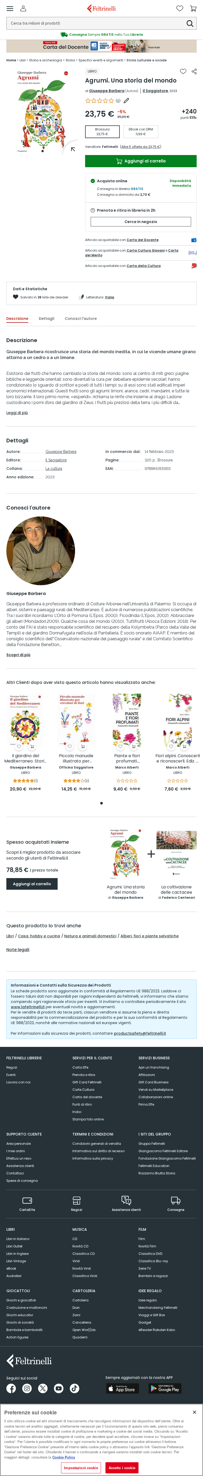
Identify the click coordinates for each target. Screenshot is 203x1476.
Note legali (17, 950)
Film (142, 1239)
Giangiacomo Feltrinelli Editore (163, 1151)
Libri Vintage (16, 1261)
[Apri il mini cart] (193, 8)
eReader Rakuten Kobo (157, 1330)
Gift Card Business (154, 1082)
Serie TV (145, 1268)
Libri (10, 936)
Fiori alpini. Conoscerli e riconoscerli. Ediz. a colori (177, 758)
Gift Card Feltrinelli (87, 1082)
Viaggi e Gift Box (152, 1315)
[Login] (23, 8)
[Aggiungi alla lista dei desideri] (183, 71)
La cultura (53, 468)
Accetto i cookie (122, 1467)
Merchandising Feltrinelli (158, 1307)
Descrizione (17, 318)
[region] (101, 1440)
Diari (76, 1307)
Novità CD (80, 1246)
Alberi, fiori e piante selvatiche (150, 936)
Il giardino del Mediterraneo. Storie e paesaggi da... (25, 758)
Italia (109, 297)
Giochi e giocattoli (21, 1300)
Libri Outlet (14, 1246)
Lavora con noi (18, 1082)
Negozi (11, 1067)
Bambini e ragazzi (153, 1276)
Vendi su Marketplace (156, 1089)
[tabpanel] (42, 111)
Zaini (76, 1315)
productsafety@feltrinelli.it (140, 1033)
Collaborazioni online (156, 1097)
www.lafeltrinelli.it (28, 1007)
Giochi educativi (19, 1315)
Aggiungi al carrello (144, 161)
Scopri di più (18, 654)
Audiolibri (13, 1276)
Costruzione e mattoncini (26, 1307)
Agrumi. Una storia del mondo (126, 889)
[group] (101, 34)
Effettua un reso (18, 1158)
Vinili (76, 1261)
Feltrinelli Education (154, 1166)
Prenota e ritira (83, 1075)
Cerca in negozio (140, 221)
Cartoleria (80, 1300)
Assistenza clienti (20, 1166)
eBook (11, 1268)
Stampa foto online (88, 1119)
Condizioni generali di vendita (96, 1143)
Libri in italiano (17, 1239)
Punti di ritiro (82, 1104)
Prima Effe (146, 1104)
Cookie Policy (63, 1457)
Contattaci (15, 1173)
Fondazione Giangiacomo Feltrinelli (167, 1158)
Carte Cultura (83, 1089)
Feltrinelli (110, 146)
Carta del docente (87, 1097)
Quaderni (79, 1337)
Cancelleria (81, 1322)
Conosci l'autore (81, 318)
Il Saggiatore (155, 90)
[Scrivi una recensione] (126, 100)
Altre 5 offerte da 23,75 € (140, 146)
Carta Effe (80, 1067)
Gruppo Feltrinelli (152, 1143)
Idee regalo (148, 1300)
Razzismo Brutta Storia (157, 1173)
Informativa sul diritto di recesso (98, 1151)
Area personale (18, 1143)
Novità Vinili (81, 1268)
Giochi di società (20, 1322)
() (118, 100)
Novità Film (147, 1246)
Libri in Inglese (17, 1253)
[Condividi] (194, 71)
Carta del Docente (143, 240)
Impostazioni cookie (81, 1467)
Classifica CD (83, 1253)
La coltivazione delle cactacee (176, 889)
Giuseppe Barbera (106, 90)
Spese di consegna (22, 1180)
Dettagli (46, 318)
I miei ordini (15, 1151)
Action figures (17, 1337)
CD (74, 1239)
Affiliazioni (147, 1075)
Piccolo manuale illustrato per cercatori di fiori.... (76, 758)
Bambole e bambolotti (24, 1330)
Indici (76, 1112)
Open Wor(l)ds (84, 1330)
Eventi (11, 1075)
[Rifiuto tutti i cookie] (194, 1412)
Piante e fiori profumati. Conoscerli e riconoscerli (127, 758)
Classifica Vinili (84, 1276)
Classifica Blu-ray (153, 1261)
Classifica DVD (150, 1253)
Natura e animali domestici (90, 936)
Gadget (145, 1322)
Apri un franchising (154, 1067)
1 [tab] (42, 151)
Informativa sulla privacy (92, 1158)
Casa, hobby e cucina (39, 936)
